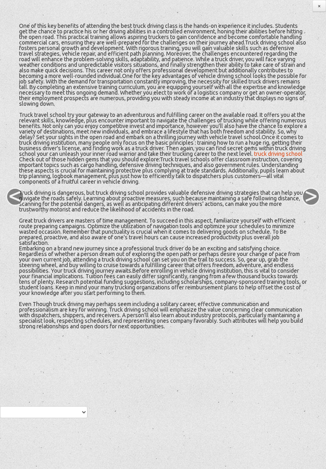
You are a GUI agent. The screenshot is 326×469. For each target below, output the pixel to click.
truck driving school (278, 154)
